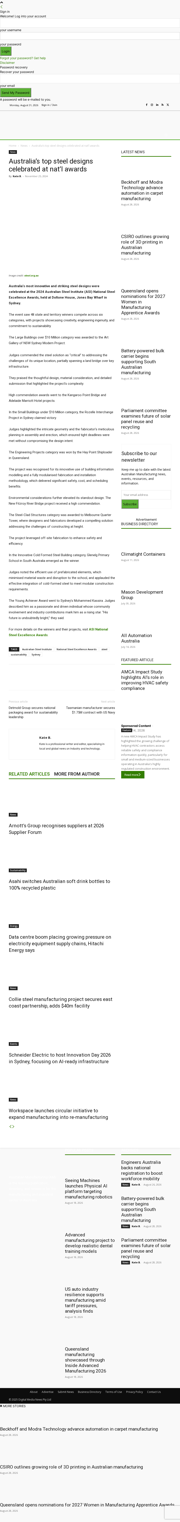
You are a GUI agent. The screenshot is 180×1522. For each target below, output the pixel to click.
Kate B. (17, 176)
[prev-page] (10, 1127)
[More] (101, 186)
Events (13, 1043)
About (34, 1392)
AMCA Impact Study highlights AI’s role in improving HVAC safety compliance (144, 680)
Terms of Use (113, 1392)
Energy (14, 925)
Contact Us (154, 1392)
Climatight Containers (143, 554)
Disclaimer (7, 62)
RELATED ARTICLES (29, 774)
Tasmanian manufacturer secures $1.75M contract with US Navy (90, 710)
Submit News (66, 1392)
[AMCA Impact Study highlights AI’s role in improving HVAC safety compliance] (146, 706)
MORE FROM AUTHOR (77, 774)
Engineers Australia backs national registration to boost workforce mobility (142, 1170)
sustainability (19, 654)
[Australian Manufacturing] (31, 120)
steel (104, 649)
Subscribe (130, 504)
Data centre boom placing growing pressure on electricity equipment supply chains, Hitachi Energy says (60, 943)
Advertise (48, 1392)
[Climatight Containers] (146, 541)
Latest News (133, 152)
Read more (131, 774)
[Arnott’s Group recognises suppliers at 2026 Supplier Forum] (62, 800)
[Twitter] (167, 105)
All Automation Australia (136, 638)
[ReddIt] (70, 186)
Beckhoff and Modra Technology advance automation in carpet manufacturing (142, 190)
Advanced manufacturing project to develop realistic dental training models (90, 1243)
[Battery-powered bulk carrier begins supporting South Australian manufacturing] (146, 337)
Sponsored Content (136, 726)
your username (10, 30)
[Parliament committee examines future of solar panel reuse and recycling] (146, 397)
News (24, 146)
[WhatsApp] (90, 186)
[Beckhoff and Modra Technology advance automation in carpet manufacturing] (146, 169)
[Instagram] (152, 105)
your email (7, 85)
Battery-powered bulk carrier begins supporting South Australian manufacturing (142, 361)
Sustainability (17, 870)
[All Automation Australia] (146, 622)
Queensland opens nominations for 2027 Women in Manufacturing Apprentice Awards (87, 1505)
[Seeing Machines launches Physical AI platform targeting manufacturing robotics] (90, 1167)
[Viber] (80, 186)
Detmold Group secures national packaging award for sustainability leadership (33, 712)
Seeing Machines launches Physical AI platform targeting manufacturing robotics (88, 1189)
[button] (166, 135)
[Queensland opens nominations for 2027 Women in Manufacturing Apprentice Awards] (146, 277)
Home (12, 146)
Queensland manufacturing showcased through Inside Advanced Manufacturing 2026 (85, 1360)
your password (10, 44)
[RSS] (162, 105)
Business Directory (139, 524)
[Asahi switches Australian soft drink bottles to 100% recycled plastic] (62, 855)
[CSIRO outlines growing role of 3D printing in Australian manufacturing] (146, 223)
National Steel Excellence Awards (77, 649)
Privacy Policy (134, 1392)
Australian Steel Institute (37, 649)
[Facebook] (146, 105)
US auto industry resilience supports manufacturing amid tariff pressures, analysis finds (85, 1300)
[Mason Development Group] (146, 579)
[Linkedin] (157, 105)
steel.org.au (31, 275)
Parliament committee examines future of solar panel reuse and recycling (146, 419)
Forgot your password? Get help (23, 58)
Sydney (36, 654)
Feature (126, 730)
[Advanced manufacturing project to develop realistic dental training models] (90, 1221)
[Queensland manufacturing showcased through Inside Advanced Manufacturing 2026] (90, 1336)
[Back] (1, 7)
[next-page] (13, 1127)
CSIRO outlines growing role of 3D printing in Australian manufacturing (71, 1467)
